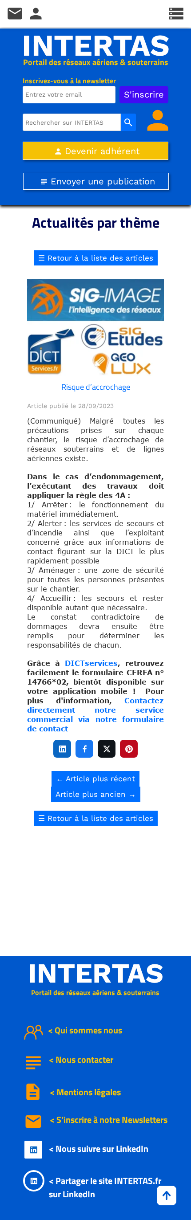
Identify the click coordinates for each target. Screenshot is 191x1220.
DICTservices (91, 663)
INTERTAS (96, 45)
